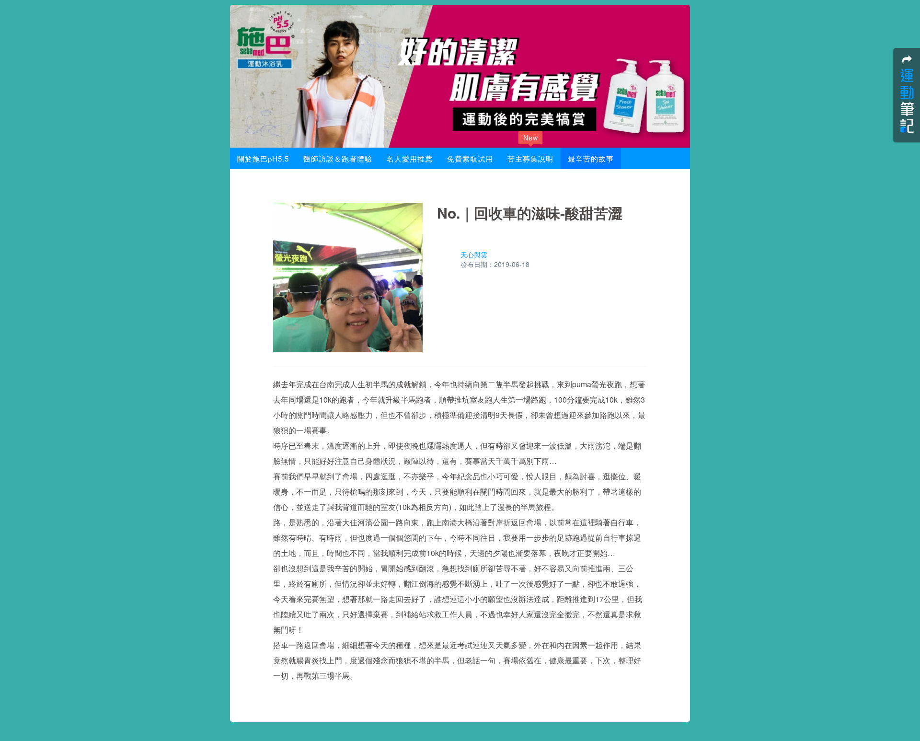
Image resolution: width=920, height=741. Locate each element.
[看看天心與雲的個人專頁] (446, 259)
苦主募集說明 (530, 155)
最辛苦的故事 (591, 158)
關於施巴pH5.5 (263, 158)
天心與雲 (473, 254)
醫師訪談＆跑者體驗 (337, 158)
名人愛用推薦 (410, 158)
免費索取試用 (470, 158)
